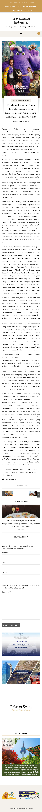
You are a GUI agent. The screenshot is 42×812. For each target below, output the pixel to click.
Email (4, 563)
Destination (10, 6)
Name (5, 553)
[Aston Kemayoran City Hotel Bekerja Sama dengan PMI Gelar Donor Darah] (6, 493)
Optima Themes (27, 808)
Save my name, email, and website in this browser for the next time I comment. (21, 586)
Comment (6, 592)
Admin (27, 121)
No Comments (21, 486)
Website (5, 573)
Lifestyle (21, 6)
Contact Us (28, 10)
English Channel (28, 2)
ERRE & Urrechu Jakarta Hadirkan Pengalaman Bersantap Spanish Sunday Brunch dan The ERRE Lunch (21, 523)
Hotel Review (31, 6)
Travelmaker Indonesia (21, 20)
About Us (16, 2)
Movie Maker (25, 100)
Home (10, 2)
